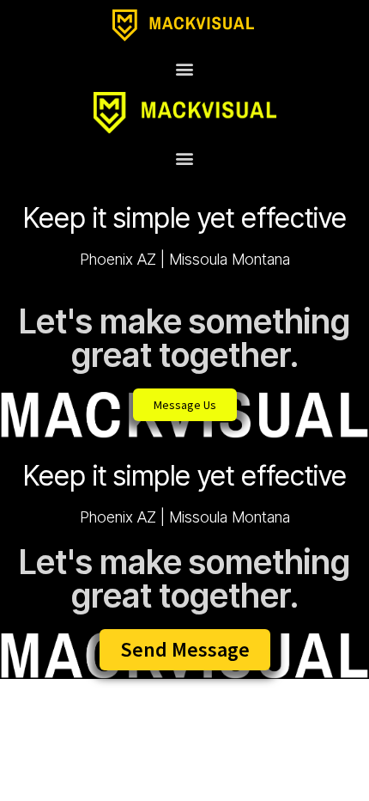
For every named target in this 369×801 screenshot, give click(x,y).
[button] (185, 68)
